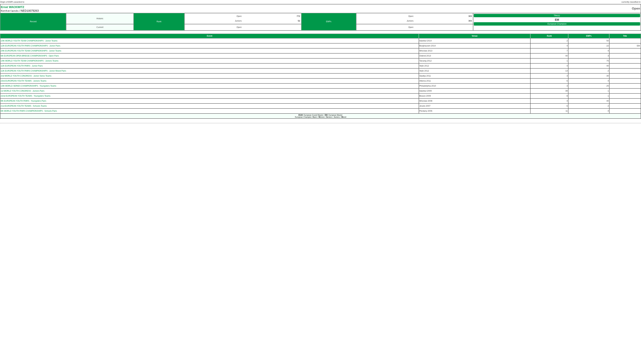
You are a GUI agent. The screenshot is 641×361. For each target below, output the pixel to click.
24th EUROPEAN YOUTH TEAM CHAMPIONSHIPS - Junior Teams (31, 51)
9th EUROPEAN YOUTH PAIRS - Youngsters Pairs (23, 101)
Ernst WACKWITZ (12, 7)
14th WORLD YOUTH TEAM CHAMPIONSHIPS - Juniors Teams (29, 61)
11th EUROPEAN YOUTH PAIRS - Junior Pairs (22, 66)
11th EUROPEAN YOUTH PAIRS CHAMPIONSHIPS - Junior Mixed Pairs (33, 71)
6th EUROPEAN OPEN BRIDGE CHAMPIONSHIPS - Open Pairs (30, 56)
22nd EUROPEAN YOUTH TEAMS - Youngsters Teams (25, 96)
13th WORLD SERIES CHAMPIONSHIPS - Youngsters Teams (28, 86)
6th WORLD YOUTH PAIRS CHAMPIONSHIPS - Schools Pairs (29, 111)
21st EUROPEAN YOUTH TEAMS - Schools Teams (24, 106)
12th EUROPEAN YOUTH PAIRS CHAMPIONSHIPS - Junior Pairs (30, 46)
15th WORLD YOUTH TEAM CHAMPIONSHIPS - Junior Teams (29, 41)
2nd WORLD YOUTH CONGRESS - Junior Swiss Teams (26, 76)
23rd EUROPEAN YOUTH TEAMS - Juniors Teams (23, 81)
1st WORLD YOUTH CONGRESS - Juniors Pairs (22, 91)
